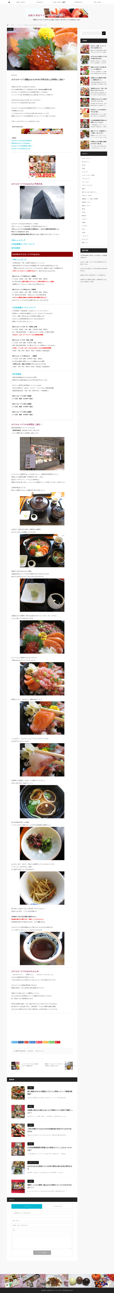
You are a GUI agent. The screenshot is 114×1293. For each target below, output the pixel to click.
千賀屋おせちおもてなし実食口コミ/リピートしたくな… (99, 100)
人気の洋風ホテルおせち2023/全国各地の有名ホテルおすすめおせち (49, 1130)
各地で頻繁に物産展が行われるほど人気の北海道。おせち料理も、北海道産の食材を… (98, 84)
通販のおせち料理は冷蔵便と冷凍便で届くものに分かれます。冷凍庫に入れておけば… (98, 52)
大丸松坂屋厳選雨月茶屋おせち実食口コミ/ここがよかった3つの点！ (49, 1149)
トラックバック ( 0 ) (57, 1206)
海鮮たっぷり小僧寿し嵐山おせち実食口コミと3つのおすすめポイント (49, 1186)
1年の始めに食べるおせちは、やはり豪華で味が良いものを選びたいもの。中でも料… (99, 105)
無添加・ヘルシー (86, 205)
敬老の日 (84, 215)
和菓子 (83, 188)
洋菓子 (83, 168)
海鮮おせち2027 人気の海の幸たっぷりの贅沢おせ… (98, 68)
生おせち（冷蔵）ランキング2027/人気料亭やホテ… (98, 47)
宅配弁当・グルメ (86, 202)
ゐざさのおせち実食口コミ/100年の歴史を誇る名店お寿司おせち (49, 1167)
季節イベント (85, 242)
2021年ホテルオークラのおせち (20, 143)
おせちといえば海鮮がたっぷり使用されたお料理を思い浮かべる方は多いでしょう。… (98, 73)
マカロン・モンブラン (87, 185)
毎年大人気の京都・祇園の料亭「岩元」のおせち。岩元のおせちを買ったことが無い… (98, 94)
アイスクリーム (78, 2)
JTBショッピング (18, 240)
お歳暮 (83, 222)
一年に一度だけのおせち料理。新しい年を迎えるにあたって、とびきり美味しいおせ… (98, 148)
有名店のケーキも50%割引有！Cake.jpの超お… (99, 110)
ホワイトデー (85, 239)
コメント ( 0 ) (27, 1206)
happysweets (22, 1051)
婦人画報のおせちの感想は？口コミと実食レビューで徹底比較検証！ (49, 1093)
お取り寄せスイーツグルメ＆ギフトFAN (55, 1290)
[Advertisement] (42, 1028)
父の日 (83, 212)
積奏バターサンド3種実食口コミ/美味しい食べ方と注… (98, 132)
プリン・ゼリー (97, 2)
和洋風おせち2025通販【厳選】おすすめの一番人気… (99, 142)
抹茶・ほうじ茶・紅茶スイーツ (89, 192)
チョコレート (40, 2)
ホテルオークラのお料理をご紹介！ (22, 146)
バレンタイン (85, 236)
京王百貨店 (15, 248)
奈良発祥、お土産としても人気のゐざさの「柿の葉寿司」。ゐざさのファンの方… (98, 62)
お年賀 (83, 232)
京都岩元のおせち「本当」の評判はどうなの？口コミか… (99, 89)
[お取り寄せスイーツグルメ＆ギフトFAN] (57, 17)
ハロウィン (84, 219)
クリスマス (84, 225)
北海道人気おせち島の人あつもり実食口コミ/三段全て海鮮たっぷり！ (50, 1111)
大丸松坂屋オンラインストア (23, 244)
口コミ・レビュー (21, 2)
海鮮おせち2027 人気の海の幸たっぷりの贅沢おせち (93, 275)
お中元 (83, 165)
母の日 (83, 209)
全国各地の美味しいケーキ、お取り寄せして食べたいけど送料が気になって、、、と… (98, 116)
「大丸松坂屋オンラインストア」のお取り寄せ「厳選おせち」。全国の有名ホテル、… (98, 126)
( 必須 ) (16, 1220)
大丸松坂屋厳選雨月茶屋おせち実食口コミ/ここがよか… (99, 121)
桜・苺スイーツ (85, 161)
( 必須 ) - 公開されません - (20, 1225)
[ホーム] (9, 2)
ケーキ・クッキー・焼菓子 (59, 2)
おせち (10, 29)
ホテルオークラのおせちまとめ (20, 148)
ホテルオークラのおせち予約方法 (21, 140)
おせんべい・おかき (87, 195)
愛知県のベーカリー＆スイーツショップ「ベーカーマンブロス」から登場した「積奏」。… (98, 137)
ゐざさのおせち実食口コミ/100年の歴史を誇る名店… (99, 57)
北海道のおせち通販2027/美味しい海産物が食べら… (98, 78)
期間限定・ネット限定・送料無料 (90, 198)
